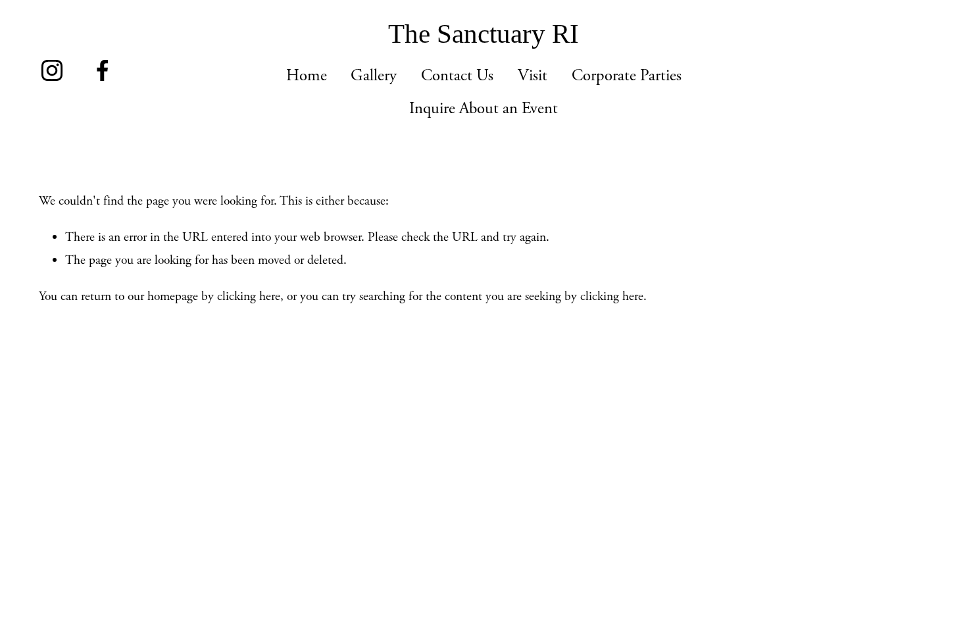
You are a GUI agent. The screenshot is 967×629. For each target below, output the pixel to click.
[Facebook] (102, 70)
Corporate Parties (627, 75)
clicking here (248, 296)
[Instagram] (52, 70)
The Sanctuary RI (483, 34)
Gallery (374, 75)
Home (306, 75)
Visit (532, 75)
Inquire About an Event (483, 108)
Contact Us (457, 75)
